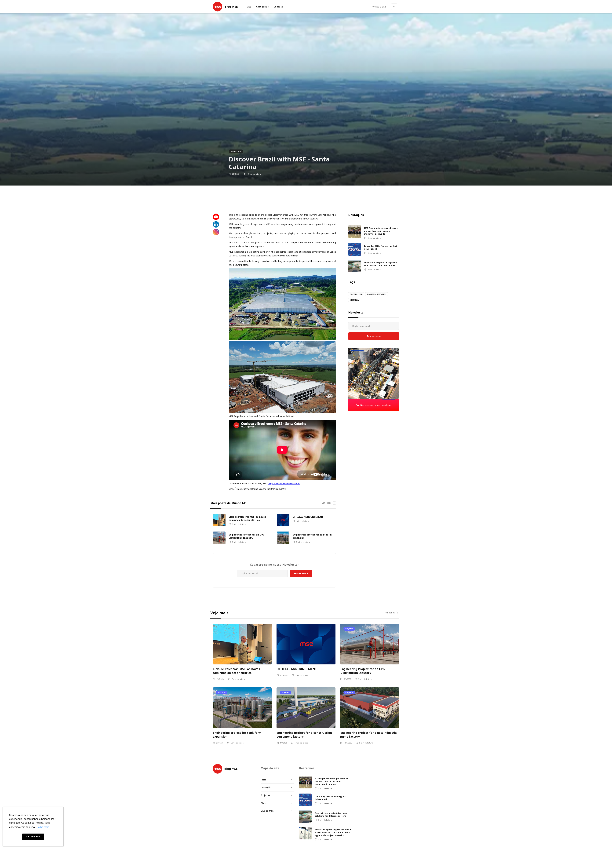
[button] (262, 7)
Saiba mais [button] (42, 827)
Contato (278, 6)
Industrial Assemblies (376, 294)
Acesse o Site (379, 6)
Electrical (354, 300)
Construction (356, 294)
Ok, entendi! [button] (33, 836)
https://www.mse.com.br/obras (284, 483)
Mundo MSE (236, 151)
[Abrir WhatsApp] (604, 841)
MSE (249, 6)
